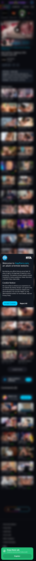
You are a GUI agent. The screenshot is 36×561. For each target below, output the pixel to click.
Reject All (23, 303)
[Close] (31, 549)
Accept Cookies (10, 303)
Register (17, 556)
